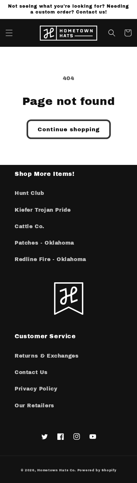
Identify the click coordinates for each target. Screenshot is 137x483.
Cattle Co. (30, 226)
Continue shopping (69, 129)
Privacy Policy (36, 389)
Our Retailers (34, 405)
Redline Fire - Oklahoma (50, 259)
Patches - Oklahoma (44, 243)
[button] (9, 33)
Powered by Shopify (97, 470)
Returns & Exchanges (47, 356)
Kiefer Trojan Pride (43, 210)
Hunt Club (29, 193)
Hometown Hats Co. (56, 470)
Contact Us (31, 372)
